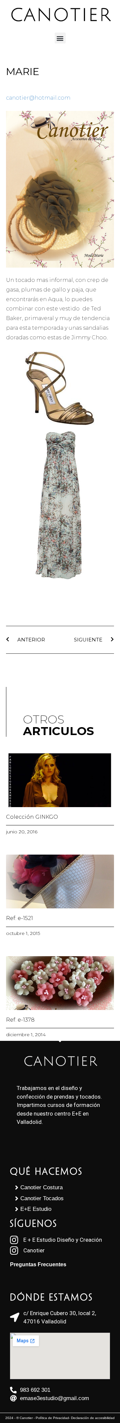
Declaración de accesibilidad (93, 1418)
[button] (60, 38)
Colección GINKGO (32, 817)
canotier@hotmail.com (38, 98)
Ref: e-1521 (19, 918)
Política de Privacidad (52, 1418)
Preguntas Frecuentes (38, 1264)
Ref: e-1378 (20, 1020)
